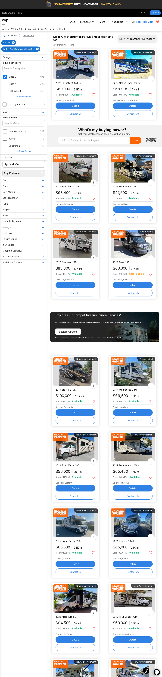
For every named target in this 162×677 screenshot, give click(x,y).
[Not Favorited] (93, 94)
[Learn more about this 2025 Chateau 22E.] (75, 244)
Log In (142, 12)
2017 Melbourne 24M (125, 389)
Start (135, 140)
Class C (32, 29)
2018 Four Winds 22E (67, 186)
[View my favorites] (157, 21)
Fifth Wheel (15, 91)
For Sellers (86, 21)
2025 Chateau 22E (66, 262)
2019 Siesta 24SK (66, 389)
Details (75, 105)
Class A (12, 84)
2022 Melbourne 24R (67, 616)
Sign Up (155, 12)
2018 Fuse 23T (121, 262)
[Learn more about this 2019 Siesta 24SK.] (75, 371)
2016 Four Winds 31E (124, 186)
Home (3, 29)
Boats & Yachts (8, 13)
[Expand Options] (93, 79)
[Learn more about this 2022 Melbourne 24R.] (75, 598)
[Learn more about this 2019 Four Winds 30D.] (75, 447)
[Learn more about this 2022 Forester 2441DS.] (75, 64)
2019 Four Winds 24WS (126, 465)
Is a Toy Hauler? (16, 104)
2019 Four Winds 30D (68, 465)
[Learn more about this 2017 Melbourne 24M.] (133, 371)
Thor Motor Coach (18, 131)
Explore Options (68, 331)
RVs (20, 13)
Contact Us (75, 113)
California (46, 29)
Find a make (10, 117)
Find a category (12, 62)
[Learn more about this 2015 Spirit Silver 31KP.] (75, 522)
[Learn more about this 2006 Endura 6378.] (133, 522)
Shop (72, 21)
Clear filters (28, 35)
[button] (146, 670)
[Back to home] (5, 22)
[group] (8, 42)
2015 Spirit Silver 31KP (68, 541)
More (102, 21)
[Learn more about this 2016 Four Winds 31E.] (133, 168)
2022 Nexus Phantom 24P (127, 83)
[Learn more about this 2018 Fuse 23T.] (133, 244)
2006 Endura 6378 (123, 541)
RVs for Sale (17, 29)
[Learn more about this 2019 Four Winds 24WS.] (133, 447)
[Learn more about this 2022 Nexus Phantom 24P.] (133, 64)
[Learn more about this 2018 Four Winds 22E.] (75, 168)
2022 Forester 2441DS (68, 83)
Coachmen (14, 145)
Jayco (12, 138)
